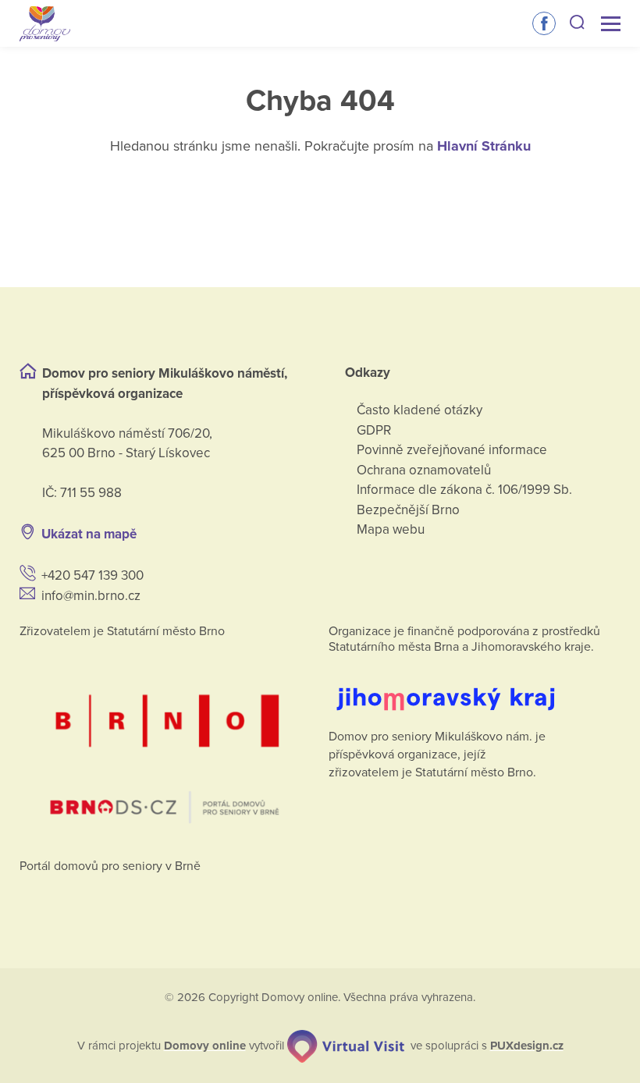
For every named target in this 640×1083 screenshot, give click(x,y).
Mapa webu (391, 529)
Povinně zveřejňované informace (452, 450)
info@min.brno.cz (90, 596)
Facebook (544, 23)
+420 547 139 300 (92, 575)
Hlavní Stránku (484, 145)
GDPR (374, 430)
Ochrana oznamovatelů (424, 470)
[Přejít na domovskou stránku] (45, 23)
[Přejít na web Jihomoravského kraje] (474, 687)
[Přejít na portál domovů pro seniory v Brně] (165, 744)
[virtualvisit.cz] (345, 1046)
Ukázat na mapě (89, 534)
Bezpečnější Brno (408, 510)
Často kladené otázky (419, 410)
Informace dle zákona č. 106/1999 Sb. (464, 489)
